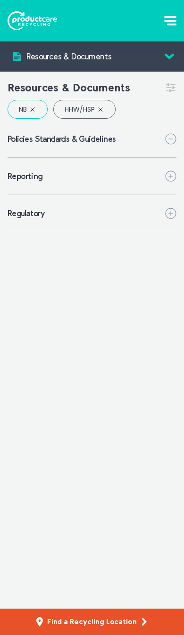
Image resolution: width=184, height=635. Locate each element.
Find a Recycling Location (92, 621)
